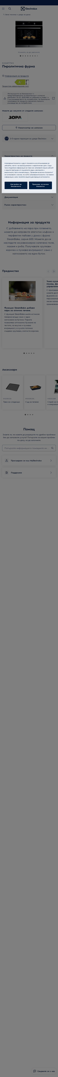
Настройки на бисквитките (16, 185)
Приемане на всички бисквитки (40, 185)
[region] (29, 175)
